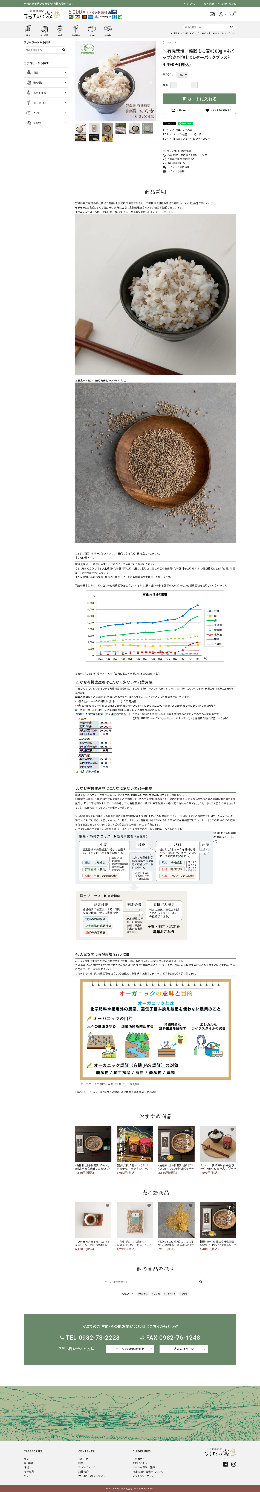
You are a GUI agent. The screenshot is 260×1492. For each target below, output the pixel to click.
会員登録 (209, 3)
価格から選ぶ (180, 138)
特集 (80, 1463)
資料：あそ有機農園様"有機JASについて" (224, 837)
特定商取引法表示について (148, 1471)
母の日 (198, 134)
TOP (165, 130)
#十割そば (175, 33)
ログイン (192, 3)
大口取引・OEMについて (91, 1476)
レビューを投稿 (174, 171)
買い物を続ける (174, 163)
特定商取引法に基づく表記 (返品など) (187, 155)
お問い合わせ (228, 3)
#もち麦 (184, 33)
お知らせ (83, 1459)
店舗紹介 (83, 1471)
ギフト (27, 1476)
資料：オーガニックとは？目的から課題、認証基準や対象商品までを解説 (117, 1092)
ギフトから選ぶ (181, 134)
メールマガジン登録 (144, 1467)
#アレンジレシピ (228, 33)
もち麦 (189, 130)
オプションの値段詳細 (177, 150)
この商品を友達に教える (179, 159)
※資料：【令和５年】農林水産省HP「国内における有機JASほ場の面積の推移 (117, 673)
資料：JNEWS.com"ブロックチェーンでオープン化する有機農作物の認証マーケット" (181, 718)
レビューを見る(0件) (176, 167)
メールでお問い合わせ (130, 1349)
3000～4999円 (201, 138)
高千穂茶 (29, 1471)
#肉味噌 (216, 33)
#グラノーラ (195, 33)
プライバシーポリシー (145, 1476)
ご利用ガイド (140, 1459)
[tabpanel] (115, 81)
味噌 (26, 1467)
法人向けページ (184, 1349)
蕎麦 (26, 1459)
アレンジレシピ (86, 1467)
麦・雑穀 (176, 130)
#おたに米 (206, 33)
